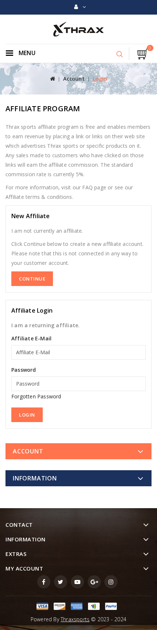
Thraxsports (75, 619)
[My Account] (80, 6)
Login (100, 78)
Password (23, 369)
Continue (32, 278)
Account (73, 78)
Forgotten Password (36, 396)
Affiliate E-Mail (31, 338)
